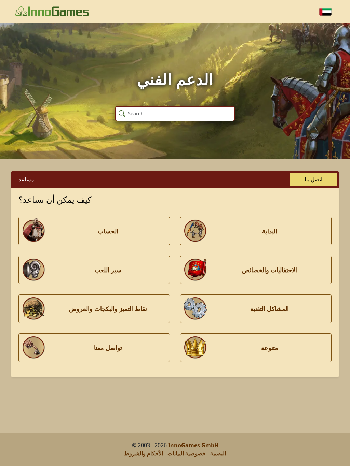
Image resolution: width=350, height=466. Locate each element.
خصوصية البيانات (186, 453)
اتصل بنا (313, 179)
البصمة (218, 453)
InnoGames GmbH (193, 445)
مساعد (26, 179)
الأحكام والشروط (143, 453)
